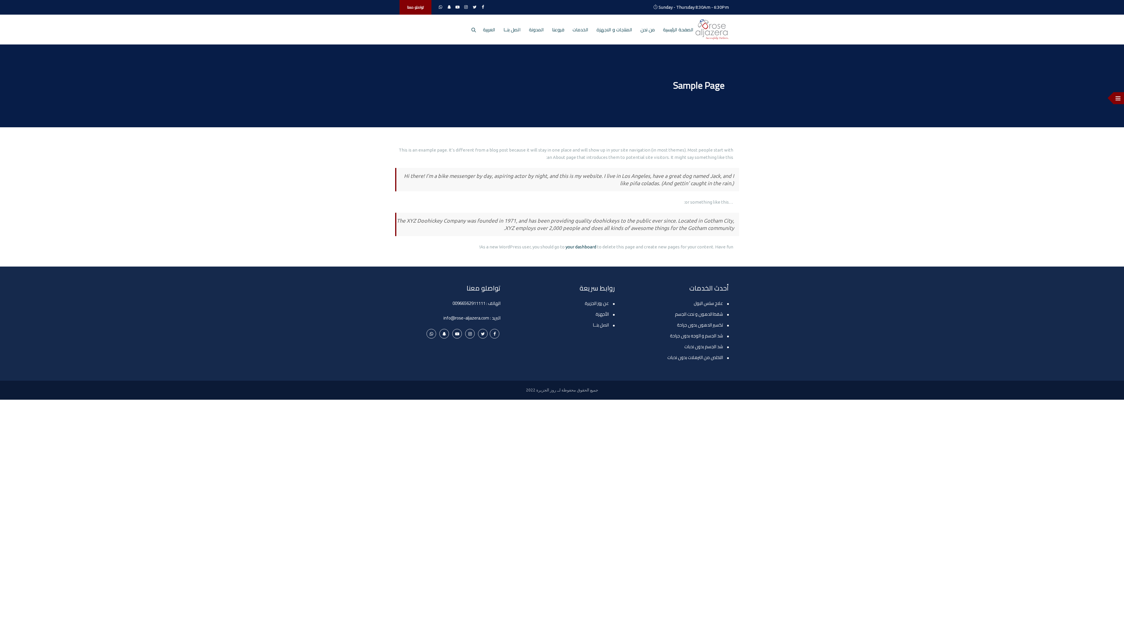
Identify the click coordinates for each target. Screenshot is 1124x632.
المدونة (536, 29)
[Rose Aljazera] (712, 29)
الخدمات (580, 29)
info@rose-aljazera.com (466, 318)
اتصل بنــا (512, 29)
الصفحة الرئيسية (678, 29)
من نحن (647, 29)
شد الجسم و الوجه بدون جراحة (696, 335)
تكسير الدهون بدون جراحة (700, 325)
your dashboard (581, 246)
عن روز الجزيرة (597, 303)
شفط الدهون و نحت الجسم (699, 314)
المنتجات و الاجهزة (614, 29)
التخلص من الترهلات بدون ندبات (695, 357)
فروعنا (558, 29)
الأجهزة (602, 314)
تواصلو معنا (415, 7)
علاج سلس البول (708, 303)
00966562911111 (469, 303)
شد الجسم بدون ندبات (703, 346)
